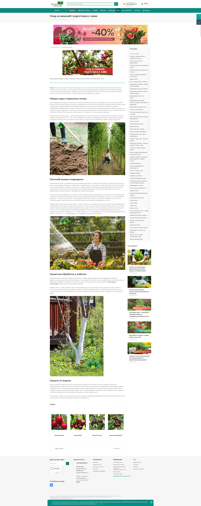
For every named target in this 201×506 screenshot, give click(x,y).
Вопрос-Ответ (97, 464)
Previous (121, 404)
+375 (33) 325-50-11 (82, 463)
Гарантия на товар (118, 464)
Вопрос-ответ (137, 462)
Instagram (59, 485)
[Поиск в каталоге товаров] (116, 4)
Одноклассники (51, 488)
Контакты (96, 469)
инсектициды (54, 284)
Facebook (55, 485)
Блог (134, 459)
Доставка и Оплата (98, 466)
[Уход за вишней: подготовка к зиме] (87, 62)
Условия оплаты (118, 462)
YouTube (63, 485)
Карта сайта (116, 471)
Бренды (135, 466)
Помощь (135, 464)
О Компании (97, 459)
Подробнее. (99, 504)
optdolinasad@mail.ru (82, 472)
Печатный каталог (138, 469)
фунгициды (112, 282)
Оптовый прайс (117, 474)
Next (124, 404)
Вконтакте (51, 485)
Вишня (52, 88)
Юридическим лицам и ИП (121, 476)
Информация (117, 459)
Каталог (95, 462)
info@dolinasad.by (81, 468)
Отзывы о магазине (99, 471)
